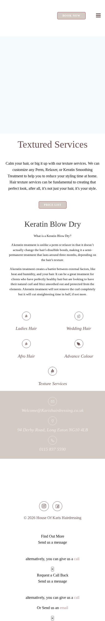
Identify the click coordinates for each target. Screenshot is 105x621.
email (64, 608)
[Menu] (98, 15)
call (76, 559)
